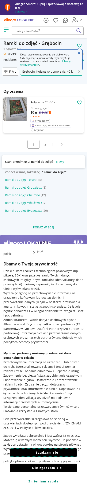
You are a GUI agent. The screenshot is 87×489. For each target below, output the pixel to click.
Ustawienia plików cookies (34, 444)
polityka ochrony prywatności (59, 461)
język (40, 251)
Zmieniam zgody (43, 481)
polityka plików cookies (19, 461)
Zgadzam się (47, 452)
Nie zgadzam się (47, 468)
